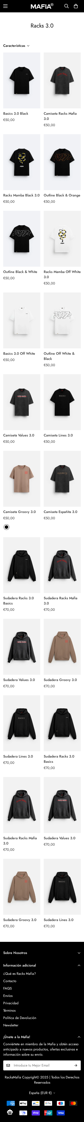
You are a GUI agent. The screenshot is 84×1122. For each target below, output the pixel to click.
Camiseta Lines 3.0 (58, 435)
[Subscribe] (76, 1065)
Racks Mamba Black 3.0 (21, 195)
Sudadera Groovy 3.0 (60, 679)
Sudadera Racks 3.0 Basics (18, 601)
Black (6, 527)
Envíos (7, 995)
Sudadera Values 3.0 (19, 679)
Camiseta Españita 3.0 (60, 511)
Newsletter (10, 1025)
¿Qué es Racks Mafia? (19, 973)
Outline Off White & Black (59, 356)
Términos (9, 1010)
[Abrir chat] (9, 1112)
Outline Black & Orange (62, 195)
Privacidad (11, 1003)
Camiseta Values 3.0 (18, 435)
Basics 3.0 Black (15, 113)
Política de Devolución (19, 1017)
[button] (76, 6)
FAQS (7, 988)
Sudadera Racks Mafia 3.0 (60, 601)
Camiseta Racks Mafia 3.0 (60, 116)
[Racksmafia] (42, 6)
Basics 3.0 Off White (19, 353)
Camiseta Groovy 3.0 (19, 511)
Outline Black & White (20, 271)
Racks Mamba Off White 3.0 (62, 274)
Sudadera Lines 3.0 (18, 756)
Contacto (9, 980)
